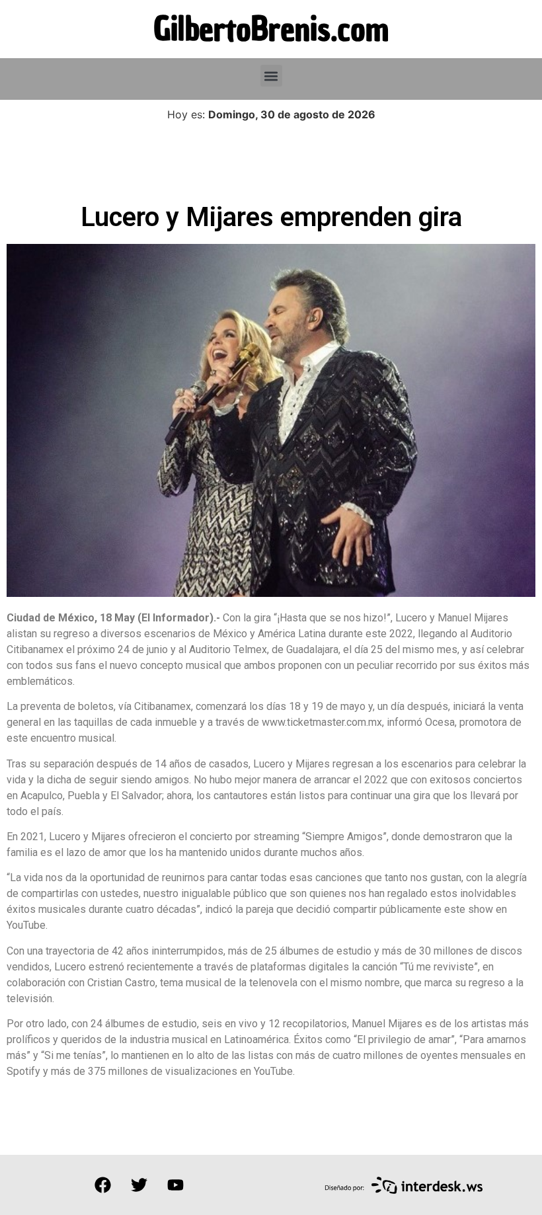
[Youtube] (175, 1184)
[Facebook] (102, 1184)
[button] (271, 76)
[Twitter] (138, 1184)
